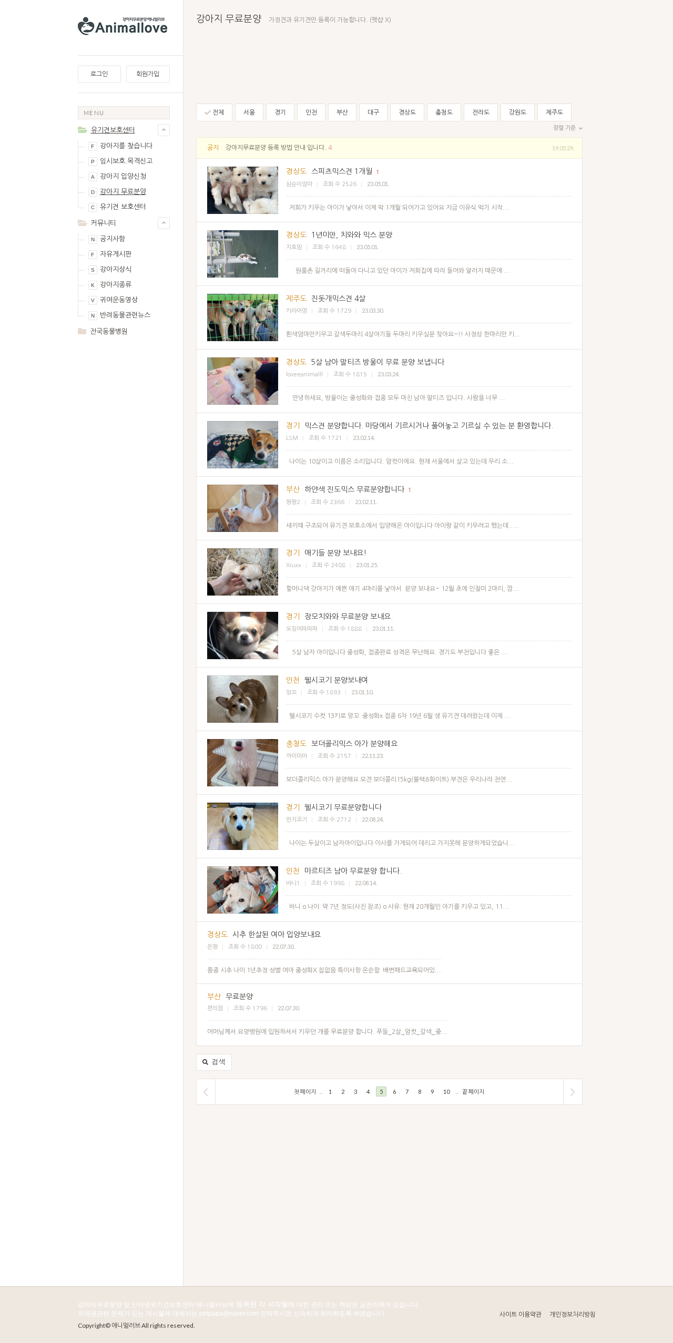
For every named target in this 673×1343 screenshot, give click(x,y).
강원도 (517, 112)
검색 (218, 1062)
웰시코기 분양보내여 (336, 680)
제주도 (554, 112)
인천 (311, 112)
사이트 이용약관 (520, 1314)
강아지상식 (111, 269)
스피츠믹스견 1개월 (341, 171)
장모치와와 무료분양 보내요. (348, 616)
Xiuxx (293, 565)
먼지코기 (296, 820)
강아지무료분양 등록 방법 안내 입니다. (276, 148)
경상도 (407, 112)
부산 (342, 112)
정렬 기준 (565, 128)
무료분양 (239, 996)
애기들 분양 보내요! (335, 553)
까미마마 (296, 756)
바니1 (293, 883)
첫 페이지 (305, 1091)
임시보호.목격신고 (121, 161)
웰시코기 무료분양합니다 (343, 807)
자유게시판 (111, 254)
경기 (280, 112)
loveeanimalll (304, 374)
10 (446, 1091)
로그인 (99, 74)
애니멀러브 (125, 1325)
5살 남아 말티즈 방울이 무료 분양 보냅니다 (377, 362)
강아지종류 (111, 284)
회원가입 (147, 74)
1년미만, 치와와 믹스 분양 (351, 235)
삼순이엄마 (299, 184)
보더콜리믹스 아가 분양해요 (354, 743)
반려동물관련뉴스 (120, 315)
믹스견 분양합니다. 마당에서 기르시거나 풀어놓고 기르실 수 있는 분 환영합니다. (428, 425)
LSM (292, 438)
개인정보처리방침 (572, 1314)
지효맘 (294, 247)
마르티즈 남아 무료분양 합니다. (353, 871)
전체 (217, 112)
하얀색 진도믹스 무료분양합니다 (354, 489)
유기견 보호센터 (118, 206)
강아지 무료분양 (118, 191)
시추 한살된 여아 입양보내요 (276, 934)
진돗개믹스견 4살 (338, 298)
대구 (373, 112)
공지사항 (108, 238)
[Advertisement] (124, 511)
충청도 (444, 112)
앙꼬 (291, 692)
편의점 (215, 1008)
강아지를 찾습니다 (121, 145)
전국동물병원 (109, 331)
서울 (249, 112)
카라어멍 (296, 311)
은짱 (212, 947)
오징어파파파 (302, 629)
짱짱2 (293, 502)
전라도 (481, 112)
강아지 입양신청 (118, 176)
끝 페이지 (473, 1091)
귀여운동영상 (114, 299)
